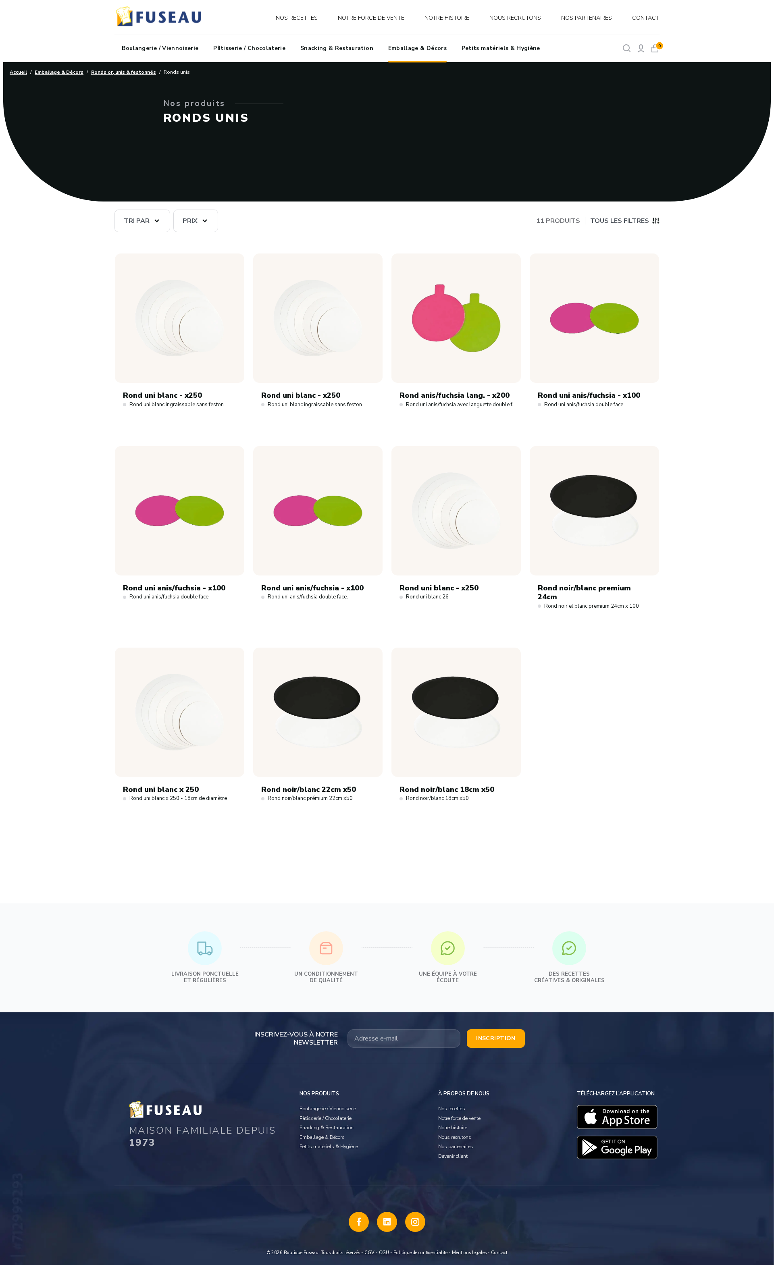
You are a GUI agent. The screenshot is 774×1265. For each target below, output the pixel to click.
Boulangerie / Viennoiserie (160, 48)
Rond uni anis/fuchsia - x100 (589, 395)
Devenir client (453, 1156)
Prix (190, 220)
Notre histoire (446, 18)
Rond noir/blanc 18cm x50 (446, 789)
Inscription (496, 1038)
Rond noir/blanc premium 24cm (584, 593)
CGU (384, 1253)
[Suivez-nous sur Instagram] (415, 1222)
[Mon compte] (640, 48)
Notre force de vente (371, 18)
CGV (369, 1253)
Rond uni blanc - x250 (162, 395)
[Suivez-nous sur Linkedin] (387, 1222)
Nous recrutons (515, 18)
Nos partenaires (586, 18)
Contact (646, 18)
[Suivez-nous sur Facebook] (359, 1222)
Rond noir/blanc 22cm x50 (308, 789)
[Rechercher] (626, 48)
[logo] (159, 17)
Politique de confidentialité (420, 1253)
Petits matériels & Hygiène (501, 48)
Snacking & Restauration (336, 48)
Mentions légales (469, 1253)
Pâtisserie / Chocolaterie (249, 48)
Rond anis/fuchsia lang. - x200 (454, 395)
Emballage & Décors (417, 48)
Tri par (137, 220)
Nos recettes (297, 18)
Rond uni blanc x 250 (161, 789)
